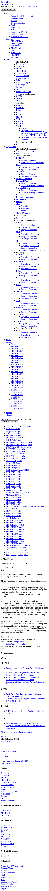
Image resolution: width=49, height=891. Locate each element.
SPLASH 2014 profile (15, 525)
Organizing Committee (25, 151)
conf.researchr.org (13, 761)
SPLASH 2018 (17, 367)
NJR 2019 (5, 839)
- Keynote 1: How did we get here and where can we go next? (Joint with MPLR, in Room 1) (34, 132)
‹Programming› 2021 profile (17, 555)
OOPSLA (20, 66)
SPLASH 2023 (17, 356)
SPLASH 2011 (17, 383)
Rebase (19, 80)
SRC (18, 89)
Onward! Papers (22, 75)
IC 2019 (4, 832)
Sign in (9, 413)
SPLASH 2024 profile (15, 543)
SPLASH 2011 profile (15, 520)
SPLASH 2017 (17, 369)
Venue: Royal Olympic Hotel (22, 16)
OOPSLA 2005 (17, 397)
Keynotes (20, 64)
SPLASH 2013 (17, 378)
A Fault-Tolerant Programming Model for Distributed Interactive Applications (22, 674)
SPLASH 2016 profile (15, 529)
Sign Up (4, 889)
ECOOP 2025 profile (14, 440)
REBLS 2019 (6, 841)
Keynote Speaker (28, 225)
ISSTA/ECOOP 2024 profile (17, 493)
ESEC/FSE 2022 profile (15, 456)
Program (9, 39)
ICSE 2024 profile (13, 481)
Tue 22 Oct (15, 50)
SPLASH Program (18, 41)
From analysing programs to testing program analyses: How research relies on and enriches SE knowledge (25, 725)
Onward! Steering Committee (32, 185)
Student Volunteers (23, 92)
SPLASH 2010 (17, 385)
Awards (14, 20)
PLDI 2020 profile (13, 500)
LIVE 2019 (5, 834)
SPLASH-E (21, 71)
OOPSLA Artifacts (23, 73)
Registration (16, 27)
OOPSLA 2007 (17, 392)
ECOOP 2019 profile (14, 435)
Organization (11, 147)
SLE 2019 (5, 815)
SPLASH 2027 (17, 346)
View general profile (8, 741)
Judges (24, 211)
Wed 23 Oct (16, 53)
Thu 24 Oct (15, 55)
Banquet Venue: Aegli (20, 18)
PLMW (19, 69)
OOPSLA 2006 (17, 394)
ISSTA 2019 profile (14, 488)
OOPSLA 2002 (17, 404)
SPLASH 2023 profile (15, 541)
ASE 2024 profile (13, 431)
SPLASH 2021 (17, 360)
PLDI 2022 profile (13, 504)
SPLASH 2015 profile (15, 527)
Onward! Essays (22, 78)
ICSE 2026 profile (13, 486)
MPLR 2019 (6, 813)
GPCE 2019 (6, 811)
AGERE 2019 (6, 825)
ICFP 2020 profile (13, 467)
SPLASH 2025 (17, 351)
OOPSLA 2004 (17, 399)
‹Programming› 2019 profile (17, 552)
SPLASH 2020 (17, 362)
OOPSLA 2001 (17, 406)
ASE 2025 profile (13, 433)
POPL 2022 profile (13, 516)
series (16, 419)
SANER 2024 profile (14, 518)
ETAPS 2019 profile (14, 463)
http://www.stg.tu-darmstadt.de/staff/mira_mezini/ (15, 643)
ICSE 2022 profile (13, 477)
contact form (6, 756)
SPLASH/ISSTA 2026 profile (18, 545)
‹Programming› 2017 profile (17, 548)
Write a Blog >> (7, 2)
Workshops (20, 85)
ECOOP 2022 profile (14, 438)
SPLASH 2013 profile (15, 522)
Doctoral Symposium (24, 82)
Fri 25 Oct (15, 57)
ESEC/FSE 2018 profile (15, 449)
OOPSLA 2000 (17, 408)
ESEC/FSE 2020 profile (15, 451)
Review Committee (28, 160)
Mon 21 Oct (16, 48)
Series (13, 344)
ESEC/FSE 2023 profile (15, 458)
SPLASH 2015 (17, 374)
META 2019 (6, 837)
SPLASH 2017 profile (15, 532)
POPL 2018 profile (13, 513)
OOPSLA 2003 (17, 401)
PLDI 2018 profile (13, 497)
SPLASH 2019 (7, 419)
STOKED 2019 (7, 843)
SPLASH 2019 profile (9, 422)
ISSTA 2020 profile (14, 490)
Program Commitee (29, 174)
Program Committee (29, 183)
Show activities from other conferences (16, 732)
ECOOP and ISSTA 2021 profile (19, 445)
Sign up (9, 415)
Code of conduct (17, 34)
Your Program (16, 43)
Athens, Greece (31, 7)
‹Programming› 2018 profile (17, 550)
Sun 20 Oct (15, 46)
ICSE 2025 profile (13, 483)
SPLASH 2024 (17, 353)
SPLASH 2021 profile (15, 536)
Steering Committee (24, 153)
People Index (21, 218)
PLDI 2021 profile (13, 502)
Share (3, 736)
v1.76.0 (24, 761)
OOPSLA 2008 (17, 390)
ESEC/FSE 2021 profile (15, 454)
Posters (19, 87)
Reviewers (25, 208)
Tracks (8, 59)
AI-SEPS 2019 (7, 827)
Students (14, 25)
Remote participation (19, 37)
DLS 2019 (5, 856)
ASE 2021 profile (13, 428)
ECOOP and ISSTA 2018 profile (19, 442)
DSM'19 (4, 830)
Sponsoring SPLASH (19, 32)
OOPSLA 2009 (17, 388)
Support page (5, 763)
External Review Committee (32, 163)
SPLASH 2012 (17, 381)
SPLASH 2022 (17, 358)
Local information (18, 23)
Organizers (25, 206)
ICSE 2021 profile (13, 474)
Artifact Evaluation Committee (33, 250)
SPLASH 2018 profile (15, 534)
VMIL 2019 (6, 846)
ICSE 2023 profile (13, 479)
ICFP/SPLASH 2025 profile (17, 470)
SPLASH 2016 (17, 372)
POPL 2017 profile (13, 511)
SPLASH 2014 (17, 376)
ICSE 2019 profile (13, 472)
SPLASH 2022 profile (15, 538)
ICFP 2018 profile (13, 465)
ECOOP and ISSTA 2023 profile (19, 447)
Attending (10, 14)
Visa (13, 30)
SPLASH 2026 (17, 349)
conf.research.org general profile (19, 426)
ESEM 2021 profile (14, 461)
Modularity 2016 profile (15, 495)
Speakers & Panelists (29, 169)
